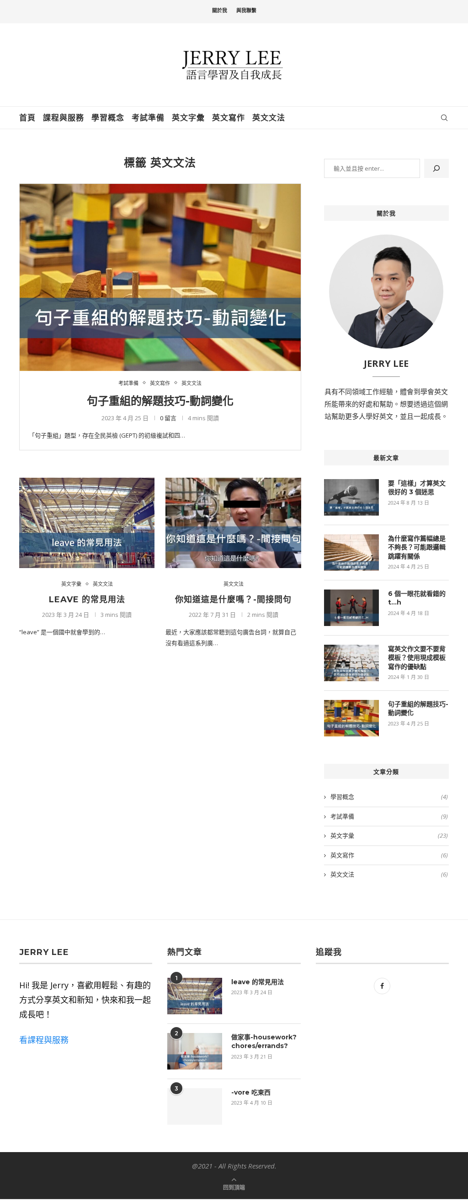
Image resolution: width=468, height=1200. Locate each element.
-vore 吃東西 (251, 1092)
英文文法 (268, 117)
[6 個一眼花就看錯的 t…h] (351, 608)
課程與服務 (63, 117)
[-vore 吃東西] (194, 1106)
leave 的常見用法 (87, 600)
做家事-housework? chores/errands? (264, 1041)
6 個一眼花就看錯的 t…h (417, 598)
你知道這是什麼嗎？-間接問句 (233, 600)
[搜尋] (436, 168)
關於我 (219, 10)
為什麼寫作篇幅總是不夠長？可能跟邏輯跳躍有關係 (417, 547)
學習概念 (107, 117)
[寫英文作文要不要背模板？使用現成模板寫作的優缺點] (351, 663)
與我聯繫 (246, 10)
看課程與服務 (44, 1039)
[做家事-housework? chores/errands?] (194, 1051)
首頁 (27, 117)
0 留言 (168, 418)
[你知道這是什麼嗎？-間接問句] (233, 523)
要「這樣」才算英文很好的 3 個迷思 (417, 487)
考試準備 (148, 117)
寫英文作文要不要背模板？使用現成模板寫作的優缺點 (417, 658)
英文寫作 (228, 117)
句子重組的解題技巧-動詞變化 (160, 400)
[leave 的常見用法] (86, 523)
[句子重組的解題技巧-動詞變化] (160, 277)
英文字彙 (188, 117)
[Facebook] (382, 986)
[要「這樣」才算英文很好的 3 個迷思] (351, 497)
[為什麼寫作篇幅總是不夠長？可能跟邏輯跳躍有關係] (351, 552)
